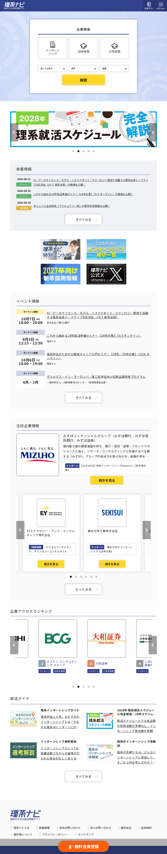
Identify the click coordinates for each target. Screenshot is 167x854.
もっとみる (83, 589)
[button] (73, 151)
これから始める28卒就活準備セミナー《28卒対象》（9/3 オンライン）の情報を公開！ (83, 194)
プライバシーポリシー (55, 834)
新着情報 (44, 827)
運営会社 (126, 827)
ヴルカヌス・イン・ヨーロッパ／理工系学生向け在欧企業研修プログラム (96, 377)
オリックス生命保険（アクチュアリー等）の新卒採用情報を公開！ (71, 206)
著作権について (23, 834)
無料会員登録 (86, 846)
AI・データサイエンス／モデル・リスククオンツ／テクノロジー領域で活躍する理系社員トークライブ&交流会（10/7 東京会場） (97, 315)
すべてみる (83, 219)
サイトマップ (86, 834)
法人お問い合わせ (100, 827)
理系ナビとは (22, 827)
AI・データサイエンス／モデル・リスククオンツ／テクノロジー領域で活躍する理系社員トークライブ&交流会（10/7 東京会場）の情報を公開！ (90, 182)
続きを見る (107, 480)
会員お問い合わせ (69, 827)
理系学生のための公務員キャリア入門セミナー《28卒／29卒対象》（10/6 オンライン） (98, 356)
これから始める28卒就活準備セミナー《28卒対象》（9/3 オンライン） (94, 336)
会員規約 (146, 827)
